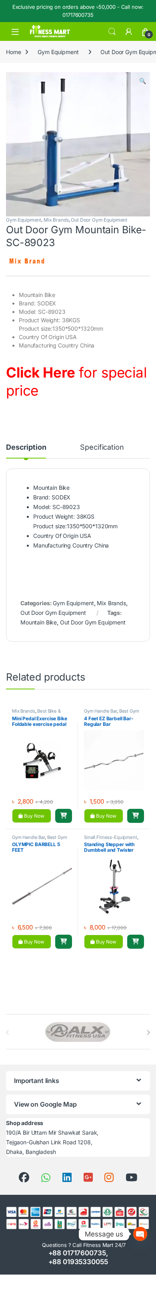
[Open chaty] (140, 1234)
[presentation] (148, 1032)
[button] (142, 81)
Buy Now (33, 816)
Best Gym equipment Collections (111, 713)
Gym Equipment (58, 51)
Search (112, 31)
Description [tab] (26, 447)
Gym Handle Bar (100, 711)
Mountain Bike (38, 622)
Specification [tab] (102, 447)
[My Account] (128, 31)
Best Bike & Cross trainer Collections (38, 713)
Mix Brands (56, 220)
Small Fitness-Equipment (110, 837)
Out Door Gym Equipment (99, 220)
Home (13, 51)
